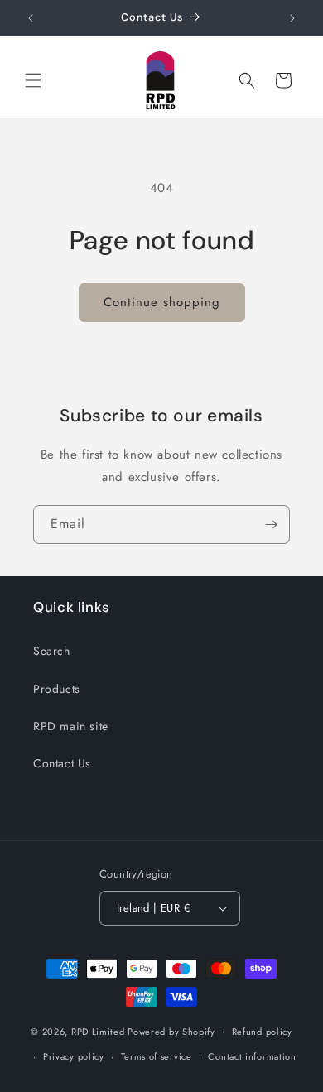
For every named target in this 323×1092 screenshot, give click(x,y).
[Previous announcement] (30, 18)
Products (56, 689)
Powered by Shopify (171, 1030)
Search (51, 650)
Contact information (252, 1056)
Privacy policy (73, 1056)
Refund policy (262, 1031)
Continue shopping (162, 302)
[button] (33, 80)
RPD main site (70, 726)
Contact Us (62, 763)
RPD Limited (98, 1030)
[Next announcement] (292, 18)
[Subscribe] (271, 524)
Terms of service (156, 1056)
